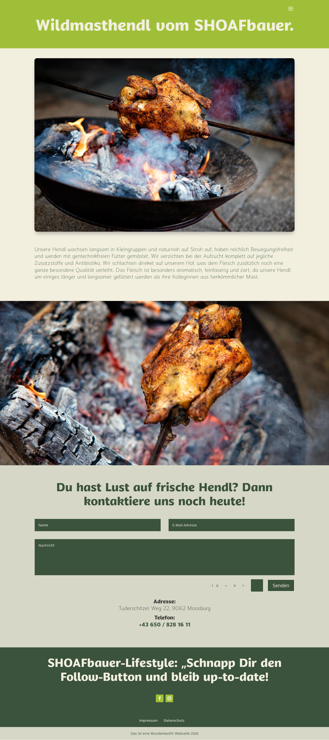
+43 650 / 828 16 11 (164, 625)
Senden (281, 585)
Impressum (148, 720)
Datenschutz (174, 720)
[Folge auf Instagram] (169, 698)
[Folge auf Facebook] (160, 698)
